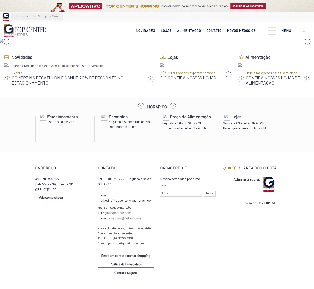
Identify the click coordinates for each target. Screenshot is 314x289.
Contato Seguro (125, 272)
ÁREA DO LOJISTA (260, 167)
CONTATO (214, 30)
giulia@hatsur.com (118, 213)
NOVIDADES (145, 30)
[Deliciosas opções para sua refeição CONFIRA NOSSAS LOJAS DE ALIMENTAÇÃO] (274, 65)
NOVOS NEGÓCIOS (241, 30)
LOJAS (166, 30)
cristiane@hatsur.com (125, 218)
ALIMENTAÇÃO (189, 30)
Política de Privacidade (126, 264)
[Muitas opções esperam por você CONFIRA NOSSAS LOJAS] (196, 65)
